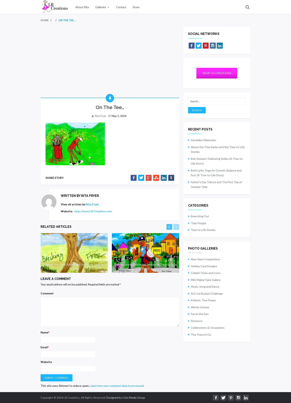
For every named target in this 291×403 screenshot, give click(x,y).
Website (46, 362)
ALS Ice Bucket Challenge (207, 293)
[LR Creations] (54, 7)
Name (45, 332)
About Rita (82, 7)
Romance (196, 321)
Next (176, 227)
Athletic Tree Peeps (203, 300)
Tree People (198, 223)
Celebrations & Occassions (207, 327)
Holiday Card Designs (204, 266)
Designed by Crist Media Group (125, 397)
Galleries (100, 7)
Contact (121, 7)
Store (136, 7)
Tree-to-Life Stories (203, 230)
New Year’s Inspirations (205, 259)
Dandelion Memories (203, 140)
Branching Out (200, 216)
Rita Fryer (100, 116)
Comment (47, 293)
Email (45, 347)
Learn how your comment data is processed (117, 385)
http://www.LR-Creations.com (93, 211)
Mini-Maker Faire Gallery (206, 279)
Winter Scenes (200, 307)
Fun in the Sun (199, 314)
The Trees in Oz (201, 334)
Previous (169, 227)
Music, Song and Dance (205, 286)
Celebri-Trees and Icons (206, 273)
